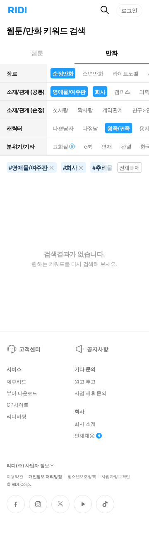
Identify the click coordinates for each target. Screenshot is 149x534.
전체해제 (129, 167)
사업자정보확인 (115, 476)
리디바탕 (16, 416)
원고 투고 (84, 382)
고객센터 (29, 349)
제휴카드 (16, 382)
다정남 (90, 128)
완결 (126, 146)
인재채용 (84, 436)
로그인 (129, 10)
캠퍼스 (122, 91)
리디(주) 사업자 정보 (28, 465)
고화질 (60, 146)
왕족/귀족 (118, 128)
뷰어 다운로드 (22, 393)
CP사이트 (17, 405)
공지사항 (97, 349)
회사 (100, 91)
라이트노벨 (126, 73)
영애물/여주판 (69, 91)
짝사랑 (85, 110)
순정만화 (63, 73)
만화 (112, 53)
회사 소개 (84, 424)
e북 (88, 146)
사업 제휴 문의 (90, 393)
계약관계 (112, 110)
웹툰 (37, 53)
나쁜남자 (63, 128)
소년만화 (92, 73)
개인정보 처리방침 (45, 476)
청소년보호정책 (81, 476)
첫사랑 (60, 110)
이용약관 (15, 476)
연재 (106, 146)
